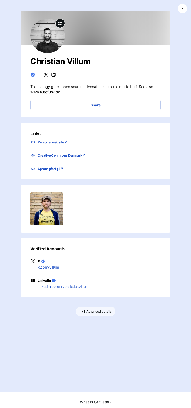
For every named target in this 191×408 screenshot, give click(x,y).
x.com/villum (48, 267)
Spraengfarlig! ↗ (50, 169)
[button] (46, 208)
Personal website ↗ (53, 142)
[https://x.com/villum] (46, 74)
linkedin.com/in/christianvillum (63, 286)
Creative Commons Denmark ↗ (62, 155)
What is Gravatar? (95, 402)
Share (96, 105)
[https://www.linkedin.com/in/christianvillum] (53, 74)
